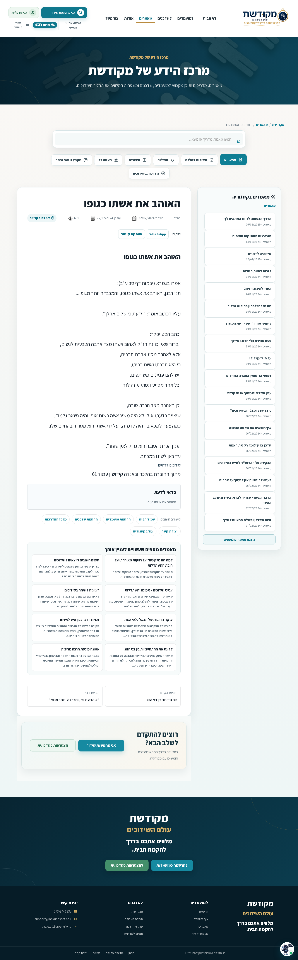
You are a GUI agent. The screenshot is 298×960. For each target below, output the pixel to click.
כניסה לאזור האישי (73, 24)
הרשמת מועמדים (118, 519)
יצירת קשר (170, 531)
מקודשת (278, 125)
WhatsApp (157, 234)
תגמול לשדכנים (133, 934)
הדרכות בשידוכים (146, 173)
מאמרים (262, 125)
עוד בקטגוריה (143, 531)
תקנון (131, 953)
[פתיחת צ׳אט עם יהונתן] (287, 949)
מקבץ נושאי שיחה (68, 160)
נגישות (96, 953)
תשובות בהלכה (196, 160)
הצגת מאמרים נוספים (239, 539)
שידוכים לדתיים (169, 465)
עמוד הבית (147, 519)
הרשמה (203, 911)
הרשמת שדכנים (86, 519)
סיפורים (134, 160)
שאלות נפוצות (200, 934)
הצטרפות (137, 911)
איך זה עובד (201, 919)
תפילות (162, 160)
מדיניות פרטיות (114, 953)
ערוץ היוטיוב (18, 25)
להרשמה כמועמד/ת (172, 865)
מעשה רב (105, 160)
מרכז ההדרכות (56, 519)
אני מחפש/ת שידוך (101, 745)
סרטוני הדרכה (134, 926)
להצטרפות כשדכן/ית (127, 865)
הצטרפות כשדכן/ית (53, 745)
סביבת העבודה (134, 919)
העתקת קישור (131, 234)
